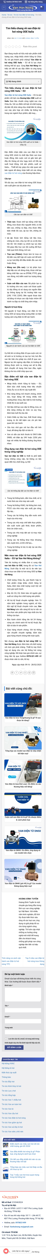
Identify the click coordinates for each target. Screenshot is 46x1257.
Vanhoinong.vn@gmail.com (21, 1227)
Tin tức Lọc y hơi (9, 1091)
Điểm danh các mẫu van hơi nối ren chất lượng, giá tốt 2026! (25, 1145)
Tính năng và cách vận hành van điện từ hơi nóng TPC (11, 961)
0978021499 (20, 1222)
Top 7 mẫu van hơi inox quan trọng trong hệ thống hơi (24, 1176)
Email (7, 1017)
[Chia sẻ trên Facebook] (17, 673)
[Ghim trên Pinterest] (29, 673)
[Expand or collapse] (38, 81)
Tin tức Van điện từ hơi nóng (24, 15)
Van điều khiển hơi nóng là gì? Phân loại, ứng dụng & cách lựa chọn (25, 1152)
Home (4, 15)
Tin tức (9, 15)
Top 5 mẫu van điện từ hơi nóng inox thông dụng (34, 961)
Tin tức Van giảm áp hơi (12, 1122)
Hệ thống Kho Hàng (35, 2)
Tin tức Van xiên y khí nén (12, 1131)
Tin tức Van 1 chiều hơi (11, 1100)
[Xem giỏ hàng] (42, 8)
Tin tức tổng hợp (9, 1095)
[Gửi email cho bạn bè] (25, 673)
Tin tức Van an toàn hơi (11, 1104)
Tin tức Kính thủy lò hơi (11, 1086)
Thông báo (6, 1077)
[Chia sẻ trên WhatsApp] (12, 673)
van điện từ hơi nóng (13, 173)
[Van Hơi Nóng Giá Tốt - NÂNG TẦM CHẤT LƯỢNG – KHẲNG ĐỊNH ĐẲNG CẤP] (23, 7)
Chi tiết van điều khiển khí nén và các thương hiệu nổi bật (25, 1160)
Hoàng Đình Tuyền (32, 38)
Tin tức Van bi (7, 1109)
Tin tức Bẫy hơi (8, 1082)
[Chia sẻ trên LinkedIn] (34, 673)
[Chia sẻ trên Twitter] (21, 673)
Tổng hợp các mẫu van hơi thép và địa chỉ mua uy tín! (26, 1168)
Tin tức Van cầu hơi (10, 1113)
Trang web (9, 1028)
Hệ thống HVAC (8, 1063)
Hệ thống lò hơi (8, 1068)
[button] (4, 8)
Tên (7, 1006)
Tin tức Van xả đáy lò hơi (12, 1127)
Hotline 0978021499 (14, 2)
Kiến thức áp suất (9, 1072)
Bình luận (9, 985)
